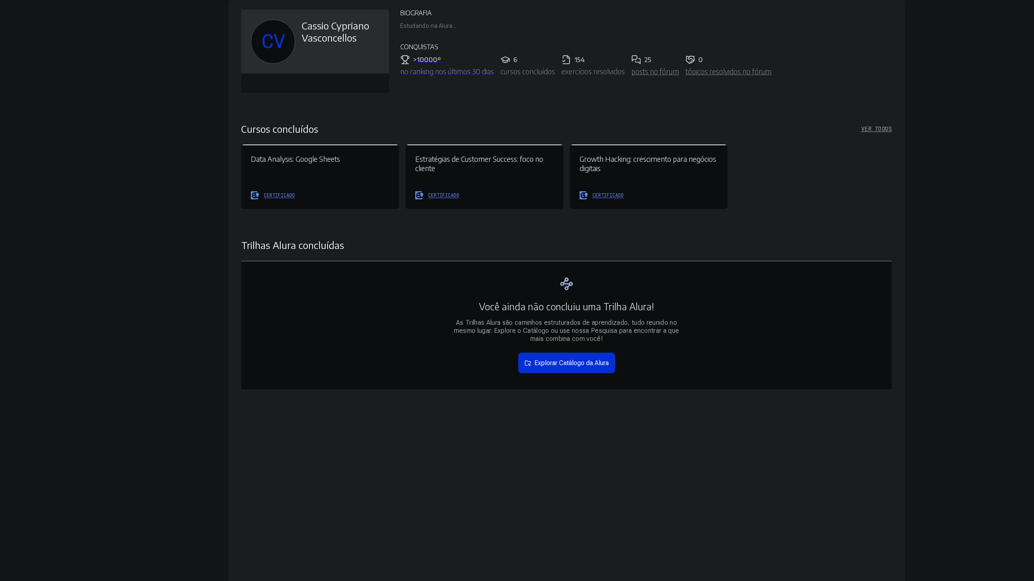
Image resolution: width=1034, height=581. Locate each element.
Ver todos (876, 128)
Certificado (279, 195)
